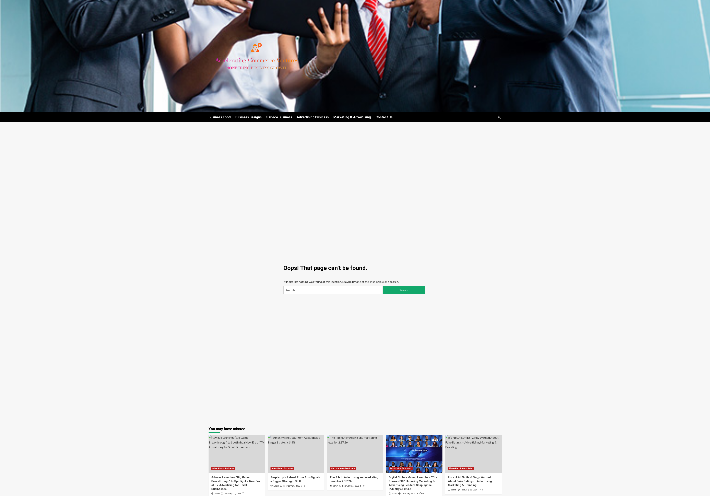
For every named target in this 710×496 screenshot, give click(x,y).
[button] (499, 117)
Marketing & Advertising (352, 117)
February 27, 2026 (232, 493)
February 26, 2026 (291, 486)
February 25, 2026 (409, 493)
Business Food (220, 117)
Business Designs (248, 117)
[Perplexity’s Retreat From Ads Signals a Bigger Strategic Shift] (296, 454)
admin (217, 493)
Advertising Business (313, 117)
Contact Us (384, 117)
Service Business (279, 117)
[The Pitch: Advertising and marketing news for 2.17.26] (355, 454)
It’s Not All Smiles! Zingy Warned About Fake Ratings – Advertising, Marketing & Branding (470, 481)
